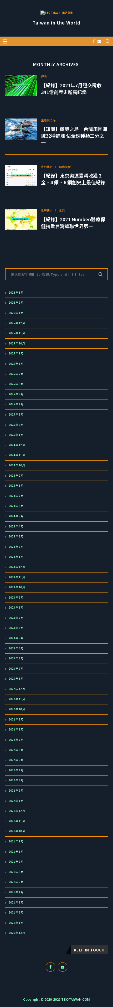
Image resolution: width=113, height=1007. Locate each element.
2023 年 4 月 (16, 648)
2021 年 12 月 (17, 811)
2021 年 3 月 (16, 902)
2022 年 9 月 (16, 719)
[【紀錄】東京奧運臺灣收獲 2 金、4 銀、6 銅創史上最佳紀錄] (21, 175)
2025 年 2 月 (16, 425)
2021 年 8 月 (16, 851)
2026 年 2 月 (16, 302)
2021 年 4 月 (16, 892)
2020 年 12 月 (17, 933)
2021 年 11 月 (17, 821)
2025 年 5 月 (16, 394)
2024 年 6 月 (16, 506)
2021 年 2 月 (16, 912)
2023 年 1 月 (16, 678)
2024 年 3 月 (16, 536)
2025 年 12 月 (17, 323)
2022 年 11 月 (17, 699)
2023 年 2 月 (16, 668)
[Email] (99, 41)
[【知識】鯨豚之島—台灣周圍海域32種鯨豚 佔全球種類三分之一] (21, 129)
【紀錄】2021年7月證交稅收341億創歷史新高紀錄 (71, 88)
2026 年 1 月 (16, 313)
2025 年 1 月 (16, 435)
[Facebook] (94, 41)
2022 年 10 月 (17, 709)
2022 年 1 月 (16, 801)
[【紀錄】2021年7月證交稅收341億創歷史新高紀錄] (21, 85)
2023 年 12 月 (17, 567)
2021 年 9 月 (16, 841)
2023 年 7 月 (16, 618)
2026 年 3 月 (16, 292)
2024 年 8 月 (16, 485)
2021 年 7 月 (16, 861)
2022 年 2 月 (16, 790)
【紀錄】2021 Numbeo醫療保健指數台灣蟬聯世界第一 (73, 222)
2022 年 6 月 (16, 750)
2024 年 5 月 (16, 516)
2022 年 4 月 (16, 770)
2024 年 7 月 (16, 496)
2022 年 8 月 (16, 729)
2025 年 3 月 (16, 414)
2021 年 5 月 (16, 882)
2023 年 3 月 (16, 658)
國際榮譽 (65, 167)
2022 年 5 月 (16, 760)
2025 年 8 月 (16, 364)
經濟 (44, 76)
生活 (62, 210)
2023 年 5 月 (16, 638)
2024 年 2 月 (16, 547)
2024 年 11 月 (17, 455)
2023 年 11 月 (17, 577)
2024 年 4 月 (16, 526)
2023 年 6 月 (16, 628)
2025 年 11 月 (17, 333)
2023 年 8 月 (16, 607)
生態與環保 (48, 120)
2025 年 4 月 (16, 404)
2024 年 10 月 (17, 465)
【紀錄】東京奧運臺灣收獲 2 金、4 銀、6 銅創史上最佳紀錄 (73, 179)
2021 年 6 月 (16, 872)
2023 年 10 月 (17, 587)
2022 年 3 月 (16, 780)
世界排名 (47, 167)
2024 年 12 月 (17, 445)
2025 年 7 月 (16, 374)
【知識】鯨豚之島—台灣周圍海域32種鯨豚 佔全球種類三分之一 (74, 135)
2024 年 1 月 (16, 557)
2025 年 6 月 (16, 384)
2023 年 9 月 (16, 597)
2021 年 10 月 (17, 831)
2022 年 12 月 (17, 689)
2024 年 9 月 (16, 475)
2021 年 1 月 (16, 923)
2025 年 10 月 (17, 343)
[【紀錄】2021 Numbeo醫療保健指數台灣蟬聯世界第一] (21, 219)
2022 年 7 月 (16, 740)
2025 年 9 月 (16, 353)
